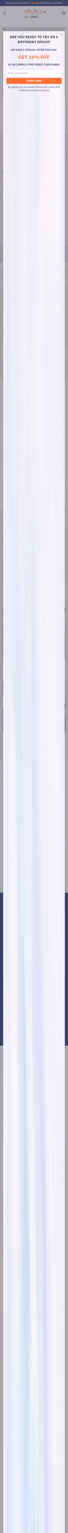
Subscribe (34, 80)
